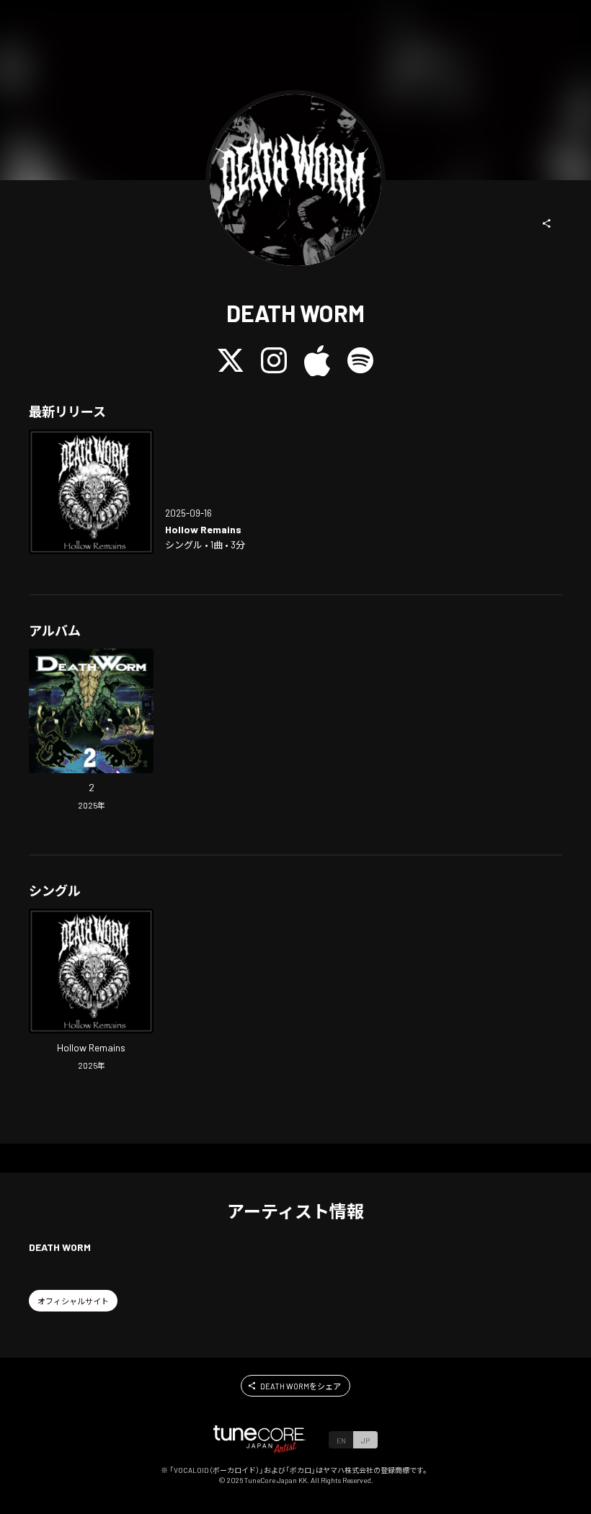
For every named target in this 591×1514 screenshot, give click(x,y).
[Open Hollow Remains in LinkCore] (91, 491)
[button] (547, 223)
